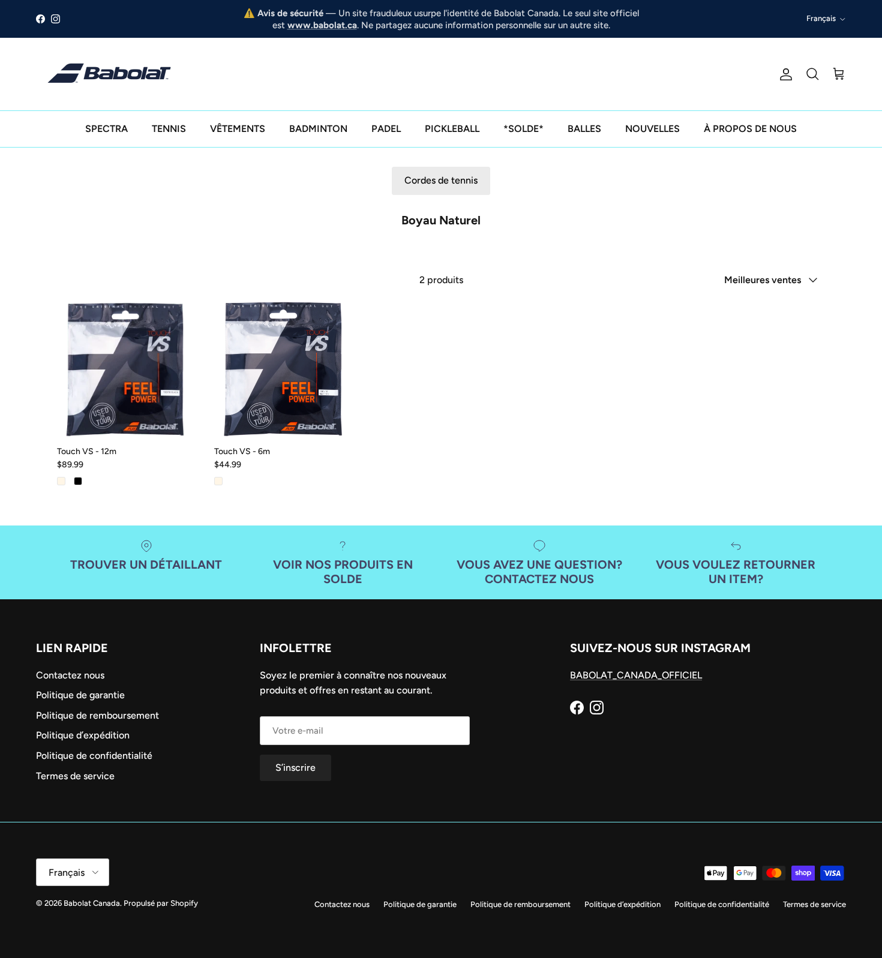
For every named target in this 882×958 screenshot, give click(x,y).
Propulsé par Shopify (161, 903)
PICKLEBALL (452, 128)
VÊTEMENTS (237, 128)
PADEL (386, 128)
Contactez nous (70, 675)
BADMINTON (318, 128)
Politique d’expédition (83, 735)
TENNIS (169, 128)
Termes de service (75, 776)
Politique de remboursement (97, 715)
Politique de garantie (80, 695)
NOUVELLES (652, 128)
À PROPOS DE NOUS (750, 128)
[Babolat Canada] (111, 74)
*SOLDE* (523, 128)
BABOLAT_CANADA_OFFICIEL (636, 675)
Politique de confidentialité (94, 755)
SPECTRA (106, 128)
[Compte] (783, 74)
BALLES (584, 128)
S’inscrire (295, 767)
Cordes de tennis (441, 180)
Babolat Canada (92, 903)
